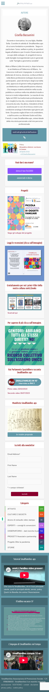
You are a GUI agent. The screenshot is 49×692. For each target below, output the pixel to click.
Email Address (14, 454)
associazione (6, 685)
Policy (21, 145)
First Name (12, 465)
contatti (26, 685)
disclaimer (34, 685)
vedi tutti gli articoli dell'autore (24, 132)
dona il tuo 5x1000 (24, 171)
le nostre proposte (24, 434)
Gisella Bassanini (29, 154)
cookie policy (18, 688)
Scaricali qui (13, 313)
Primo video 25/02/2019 (17, 389)
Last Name (12, 476)
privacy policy (6, 688)
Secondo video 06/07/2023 (19, 393)
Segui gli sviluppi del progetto (20, 233)
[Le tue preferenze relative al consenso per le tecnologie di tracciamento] (2, 518)
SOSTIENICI (17, 685)
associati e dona (24, 178)
